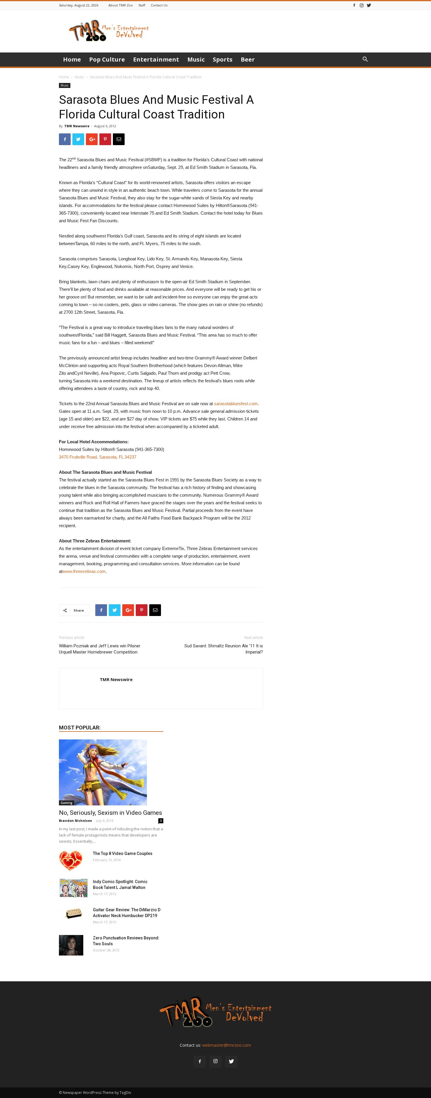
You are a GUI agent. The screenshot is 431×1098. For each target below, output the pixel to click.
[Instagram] (361, 5)
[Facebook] (354, 5)
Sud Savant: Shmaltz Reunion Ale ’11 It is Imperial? (223, 649)
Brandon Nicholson (75, 820)
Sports (223, 59)
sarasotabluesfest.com (236, 403)
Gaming (66, 803)
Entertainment (156, 59)
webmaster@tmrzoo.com (226, 1045)
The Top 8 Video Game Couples (122, 853)
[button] (365, 60)
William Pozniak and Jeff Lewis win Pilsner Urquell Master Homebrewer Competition (99, 649)
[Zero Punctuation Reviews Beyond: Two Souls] (71, 945)
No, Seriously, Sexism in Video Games (110, 812)
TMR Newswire (76, 126)
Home (72, 59)
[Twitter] (369, 5)
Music (196, 59)
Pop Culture (107, 59)
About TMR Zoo (120, 5)
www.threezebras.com (84, 571)
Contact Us (159, 5)
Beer (248, 59)
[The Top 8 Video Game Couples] (71, 861)
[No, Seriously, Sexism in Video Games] (111, 772)
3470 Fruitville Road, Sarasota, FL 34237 (97, 456)
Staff (141, 5)
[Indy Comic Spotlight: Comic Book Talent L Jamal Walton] (73, 888)
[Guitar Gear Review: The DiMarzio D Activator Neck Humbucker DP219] (73, 914)
